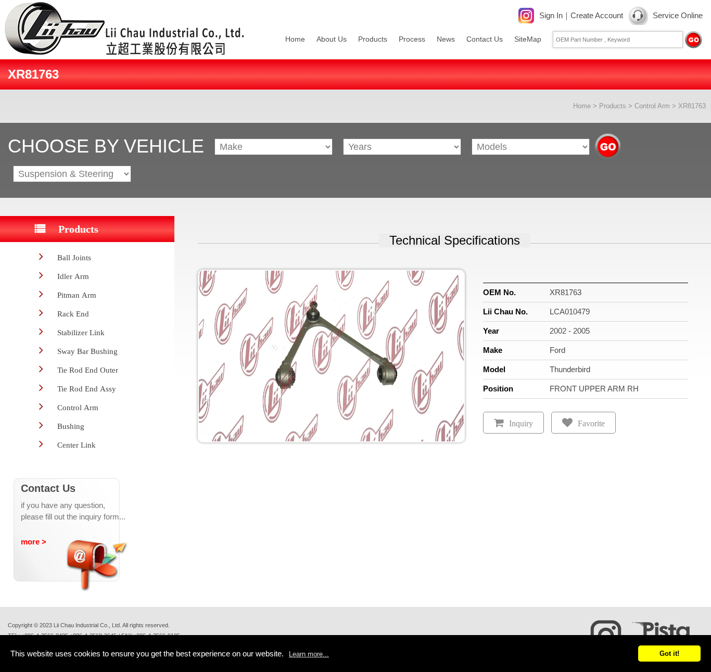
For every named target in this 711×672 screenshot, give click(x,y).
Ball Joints (74, 257)
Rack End (73, 314)
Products (372, 39)
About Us (331, 39)
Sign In (551, 15)
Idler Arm (73, 276)
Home (295, 39)
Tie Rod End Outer (87, 370)
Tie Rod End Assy (86, 388)
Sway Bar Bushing (87, 351)
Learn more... (309, 654)
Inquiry (521, 423)
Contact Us (484, 39)
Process (412, 39)
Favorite (591, 423)
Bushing (70, 426)
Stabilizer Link (81, 332)
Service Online (678, 15)
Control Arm (652, 106)
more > (33, 541)
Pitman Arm (76, 295)
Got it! (669, 653)
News (446, 39)
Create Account (596, 15)
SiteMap (527, 39)
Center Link (76, 445)
